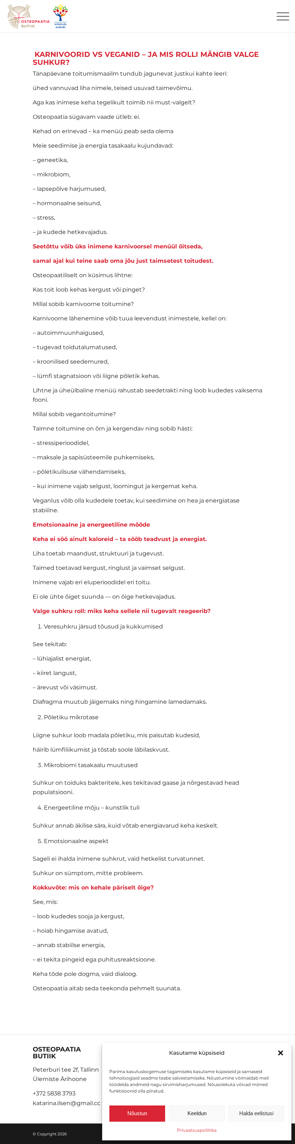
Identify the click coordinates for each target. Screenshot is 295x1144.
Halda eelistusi (256, 1113)
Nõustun (137, 1113)
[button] (280, 1053)
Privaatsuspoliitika (197, 1130)
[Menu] (279, 16)
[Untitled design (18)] (38, 16)
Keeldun (196, 1113)
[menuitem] (279, 16)
